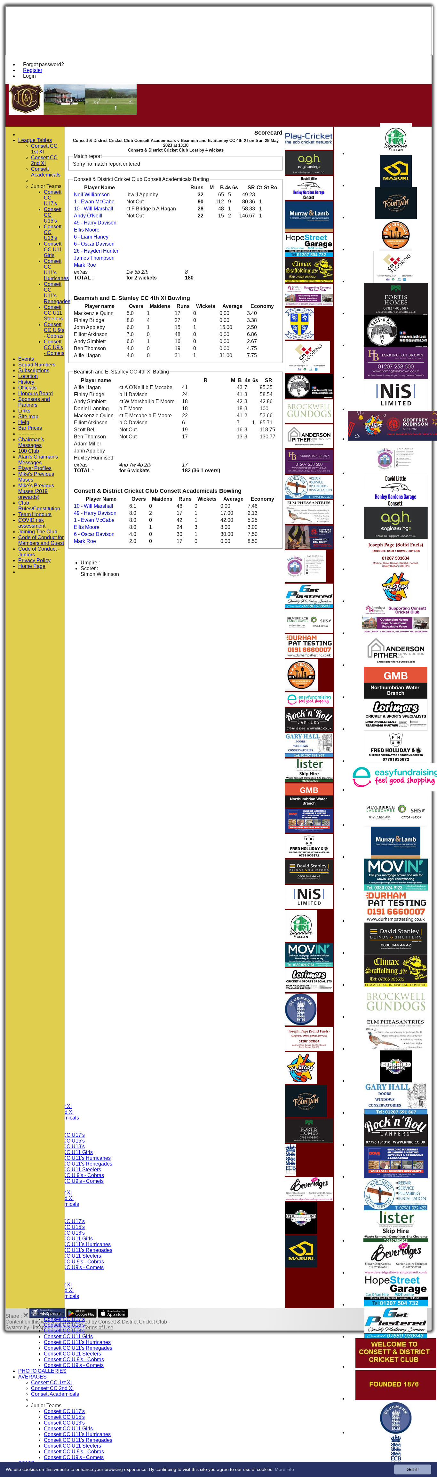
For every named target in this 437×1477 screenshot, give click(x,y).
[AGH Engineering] (396, 537)
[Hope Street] (396, 1304)
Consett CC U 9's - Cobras (74, 1175)
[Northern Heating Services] (395, 1208)
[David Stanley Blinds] (395, 952)
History (26, 382)
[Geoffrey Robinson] (309, 547)
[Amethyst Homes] (395, 633)
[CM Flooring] (395, 281)
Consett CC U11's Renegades (78, 1164)
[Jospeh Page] (396, 569)
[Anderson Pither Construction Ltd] (396, 665)
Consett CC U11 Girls (68, 1152)
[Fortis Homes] (396, 313)
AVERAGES (32, 1376)
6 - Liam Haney (91, 237)
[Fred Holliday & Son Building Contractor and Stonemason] (396, 761)
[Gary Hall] (395, 1112)
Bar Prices (30, 428)
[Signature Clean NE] (396, 153)
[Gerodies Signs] (396, 1080)
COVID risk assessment (31, 523)
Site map (28, 416)
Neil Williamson (92, 194)
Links (24, 410)
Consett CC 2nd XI (52, 1388)
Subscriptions (33, 370)
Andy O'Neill (88, 215)
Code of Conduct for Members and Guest (41, 540)
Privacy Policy (34, 560)
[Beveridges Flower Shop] (396, 1272)
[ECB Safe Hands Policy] (290, 1174)
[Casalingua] (396, 473)
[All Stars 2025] (396, 601)
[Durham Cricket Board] (299, 338)
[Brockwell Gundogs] (396, 1016)
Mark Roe (85, 265)
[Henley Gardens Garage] (395, 505)
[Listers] (395, 1240)
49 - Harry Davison (95, 222)
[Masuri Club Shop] (396, 185)
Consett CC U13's (64, 1330)
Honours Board (35, 393)
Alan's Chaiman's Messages (38, 459)
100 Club (28, 451)
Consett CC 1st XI (51, 1382)
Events (26, 359)
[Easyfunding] (309, 705)
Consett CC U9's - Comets (74, 1181)
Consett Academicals (55, 1394)
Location (28, 376)
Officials (27, 387)
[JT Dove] (396, 1176)
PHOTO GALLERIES (42, 1371)
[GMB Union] (395, 697)
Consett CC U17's (64, 1319)
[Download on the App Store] (113, 1316)
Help (23, 422)
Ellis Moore (86, 229)
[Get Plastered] (395, 1336)
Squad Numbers (36, 364)
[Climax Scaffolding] (395, 984)
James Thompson (94, 258)
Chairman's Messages (31, 442)
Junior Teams (46, 1313)
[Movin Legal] (396, 889)
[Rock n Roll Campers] (396, 1144)
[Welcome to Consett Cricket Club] (395, 1366)
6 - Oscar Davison (94, 244)
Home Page (31, 566)
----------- (27, 433)
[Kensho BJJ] (396, 345)
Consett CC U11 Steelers (72, 1169)
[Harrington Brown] (396, 377)
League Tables (35, 140)
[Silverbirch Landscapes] (396, 825)
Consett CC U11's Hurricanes (77, 1158)
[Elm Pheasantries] (395, 1048)
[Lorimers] (396, 729)
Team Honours (35, 514)
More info (284, 1469)
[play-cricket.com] (309, 148)
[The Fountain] (396, 217)
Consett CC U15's (64, 1325)
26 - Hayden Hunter (96, 251)
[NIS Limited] (395, 409)
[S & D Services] (395, 249)
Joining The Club (37, 531)
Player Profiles (35, 468)
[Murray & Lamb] (395, 857)
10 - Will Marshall (93, 208)
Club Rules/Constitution (39, 505)
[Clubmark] (396, 1432)
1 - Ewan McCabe (94, 201)
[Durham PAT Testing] (396, 920)
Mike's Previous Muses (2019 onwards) (36, 491)
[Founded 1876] (395, 1398)
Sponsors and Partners (34, 402)
